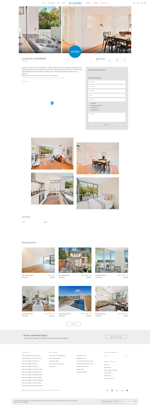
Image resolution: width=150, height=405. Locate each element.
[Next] (131, 29)
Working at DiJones (82, 372)
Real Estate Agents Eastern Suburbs (31, 358)
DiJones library (80, 369)
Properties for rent (81, 358)
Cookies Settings (106, 402)
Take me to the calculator (116, 337)
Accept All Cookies (128, 402)
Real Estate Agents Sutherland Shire (31, 383)
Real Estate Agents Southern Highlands (32, 380)
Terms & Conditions (49, 390)
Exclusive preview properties (56, 364)
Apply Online (107, 376)
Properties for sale (81, 356)
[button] (44, 3)
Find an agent (107, 368)
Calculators (52, 367)
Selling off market (54, 361)
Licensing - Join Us (109, 379)
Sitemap (57, 390)
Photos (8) (127, 50)
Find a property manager (110, 370)
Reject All (117, 402)
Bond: (23, 222)
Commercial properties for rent (85, 364)
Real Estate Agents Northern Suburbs (32, 378)
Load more (73, 324)
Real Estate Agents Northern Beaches (32, 375)
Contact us (107, 365)
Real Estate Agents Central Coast (31, 356)
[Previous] (19, 29)
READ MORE (25, 81)
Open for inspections (54, 358)
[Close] (136, 401)
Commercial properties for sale (85, 361)
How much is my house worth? (57, 356)
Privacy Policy (39, 390)
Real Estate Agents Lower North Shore (32, 369)
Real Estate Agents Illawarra (29, 364)
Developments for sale (83, 367)
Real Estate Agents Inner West (30, 367)
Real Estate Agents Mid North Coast (31, 372)
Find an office (107, 373)
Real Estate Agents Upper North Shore (32, 386)
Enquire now (107, 124)
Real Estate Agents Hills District (30, 361)
